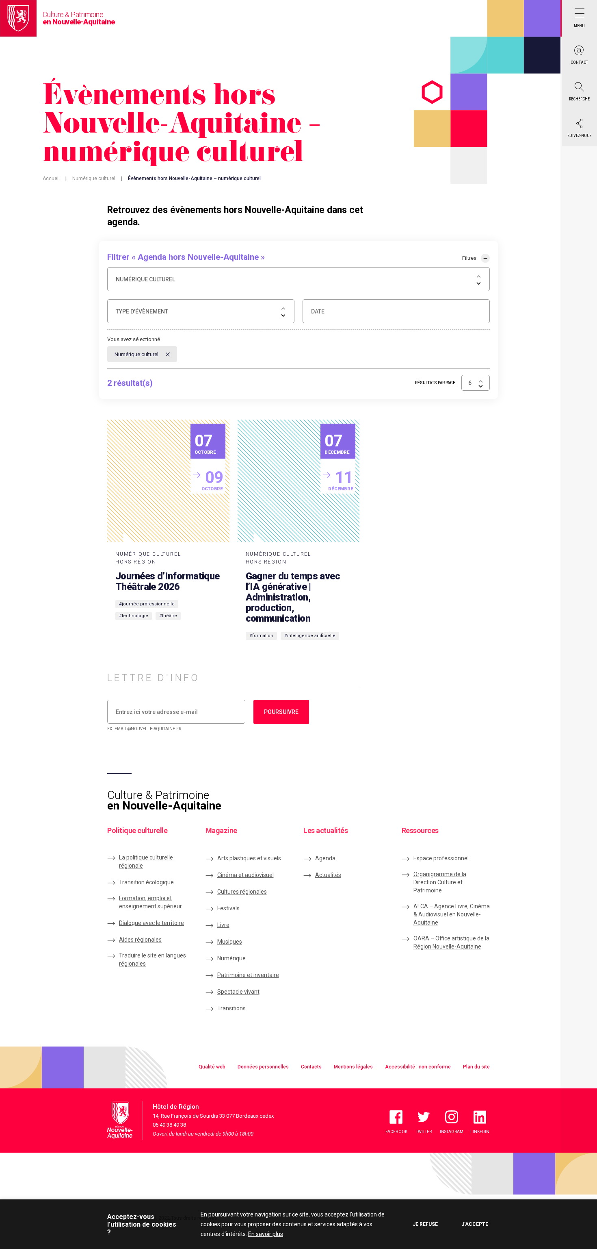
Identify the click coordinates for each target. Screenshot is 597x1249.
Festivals (228, 908)
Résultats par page (435, 383)
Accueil (51, 178)
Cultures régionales (242, 891)
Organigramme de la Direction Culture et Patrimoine (439, 882)
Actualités (328, 875)
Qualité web (212, 1067)
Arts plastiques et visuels (249, 858)
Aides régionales (140, 939)
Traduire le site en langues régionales (152, 959)
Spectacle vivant (238, 991)
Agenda (325, 858)
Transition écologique (146, 882)
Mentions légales (353, 1067)
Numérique (231, 958)
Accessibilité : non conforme (418, 1067)
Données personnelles (263, 1067)
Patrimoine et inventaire (248, 975)
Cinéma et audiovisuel (245, 875)
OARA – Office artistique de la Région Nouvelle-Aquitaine (451, 942)
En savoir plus (265, 1234)
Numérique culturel (93, 178)
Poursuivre (281, 712)
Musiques (229, 941)
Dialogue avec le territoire (151, 923)
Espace (441, 858)
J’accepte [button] (474, 1224)
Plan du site (476, 1067)
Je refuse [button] (425, 1224)
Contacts (311, 1067)
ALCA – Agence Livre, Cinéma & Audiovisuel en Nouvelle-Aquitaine (451, 914)
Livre (223, 925)
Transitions (231, 1008)
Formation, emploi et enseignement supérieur (150, 902)
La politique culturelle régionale (146, 861)
